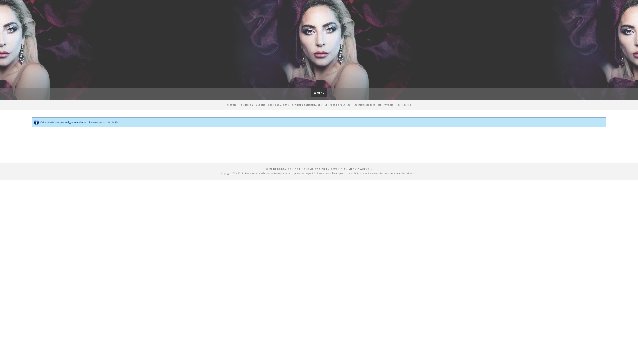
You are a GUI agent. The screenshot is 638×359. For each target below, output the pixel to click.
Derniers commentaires (307, 105)
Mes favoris (385, 105)
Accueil (231, 105)
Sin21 (323, 169)
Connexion (246, 105)
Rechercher (403, 105)
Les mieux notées (364, 105)
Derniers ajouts (278, 105)
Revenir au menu (344, 169)
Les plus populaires (338, 105)
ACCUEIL (366, 169)
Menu (320, 92)
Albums (260, 105)
